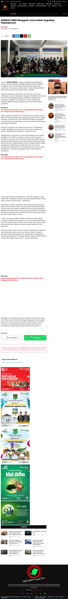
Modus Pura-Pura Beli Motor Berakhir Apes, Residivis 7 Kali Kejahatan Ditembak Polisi (60, 106)
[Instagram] (50, 1)
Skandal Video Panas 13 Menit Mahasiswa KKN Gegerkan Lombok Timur (60, 126)
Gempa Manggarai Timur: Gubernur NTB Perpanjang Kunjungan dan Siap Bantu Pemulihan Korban (60, 136)
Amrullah (4, 27)
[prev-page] (2, 560)
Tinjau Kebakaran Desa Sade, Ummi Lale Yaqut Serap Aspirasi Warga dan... (15, 552)
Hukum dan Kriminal (52, 93)
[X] (52, 1)
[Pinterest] (25, 36)
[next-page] (4, 560)
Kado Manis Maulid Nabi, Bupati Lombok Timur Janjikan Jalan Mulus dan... (39, 552)
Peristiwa (57, 120)
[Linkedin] (31, 593)
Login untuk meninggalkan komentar (12, 362)
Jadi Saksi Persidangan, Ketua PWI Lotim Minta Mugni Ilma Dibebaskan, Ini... (15, 542)
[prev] (63, 14)
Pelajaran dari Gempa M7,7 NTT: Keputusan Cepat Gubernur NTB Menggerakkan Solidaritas (22, 279)
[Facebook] (48, 1)
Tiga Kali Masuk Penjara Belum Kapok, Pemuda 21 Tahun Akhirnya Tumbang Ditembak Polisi (57, 98)
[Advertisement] (23, 178)
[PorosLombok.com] (5, 7)
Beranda (2, 17)
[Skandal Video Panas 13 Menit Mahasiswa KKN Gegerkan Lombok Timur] (51, 127)
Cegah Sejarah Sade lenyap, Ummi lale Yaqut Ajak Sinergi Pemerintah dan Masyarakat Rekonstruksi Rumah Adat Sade (60, 116)
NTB (56, 139)
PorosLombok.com (37, 589)
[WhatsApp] (29, 36)
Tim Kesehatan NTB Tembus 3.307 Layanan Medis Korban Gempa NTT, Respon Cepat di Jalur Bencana (22, 110)
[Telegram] (17, 36)
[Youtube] (54, 1)
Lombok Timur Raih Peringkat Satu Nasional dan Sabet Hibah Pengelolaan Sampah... (15, 533)
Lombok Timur (9, 17)
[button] (65, 10)
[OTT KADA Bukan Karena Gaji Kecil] (28, 533)
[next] (66, 14)
